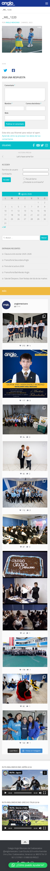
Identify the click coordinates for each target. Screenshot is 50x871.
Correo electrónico (33, 103)
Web (6, 113)
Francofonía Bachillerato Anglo (16, 272)
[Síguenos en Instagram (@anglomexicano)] (46, 145)
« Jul (4, 227)
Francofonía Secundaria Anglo (16, 260)
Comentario (10, 85)
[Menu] (46, 3)
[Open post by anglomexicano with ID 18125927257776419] (25, 374)
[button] (25, 782)
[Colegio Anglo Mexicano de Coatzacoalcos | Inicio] (10, 3)
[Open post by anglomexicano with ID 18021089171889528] (25, 725)
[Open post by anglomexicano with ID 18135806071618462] (25, 529)
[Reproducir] (5, 793)
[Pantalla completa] (44, 793)
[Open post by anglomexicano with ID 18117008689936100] (25, 591)
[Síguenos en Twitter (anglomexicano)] (42, 145)
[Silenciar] (40, 793)
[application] (25, 783)
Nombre (8, 103)
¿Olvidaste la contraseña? (33, 182)
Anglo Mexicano (13, 22)
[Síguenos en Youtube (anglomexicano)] (37, 145)
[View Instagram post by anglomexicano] (44, 339)
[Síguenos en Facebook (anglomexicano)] (33, 145)
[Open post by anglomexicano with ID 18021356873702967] (25, 456)
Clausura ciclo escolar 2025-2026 (17, 254)
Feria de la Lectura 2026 (14, 266)
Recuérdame (31, 179)
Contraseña (6, 174)
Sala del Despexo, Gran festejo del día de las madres (25, 278)
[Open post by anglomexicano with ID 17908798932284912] (25, 419)
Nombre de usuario (10, 170)
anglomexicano (25, 316)
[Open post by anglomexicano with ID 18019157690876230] (25, 493)
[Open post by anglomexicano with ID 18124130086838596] (25, 328)
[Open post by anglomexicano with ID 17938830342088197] (25, 652)
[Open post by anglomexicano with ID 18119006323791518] (25, 689)
